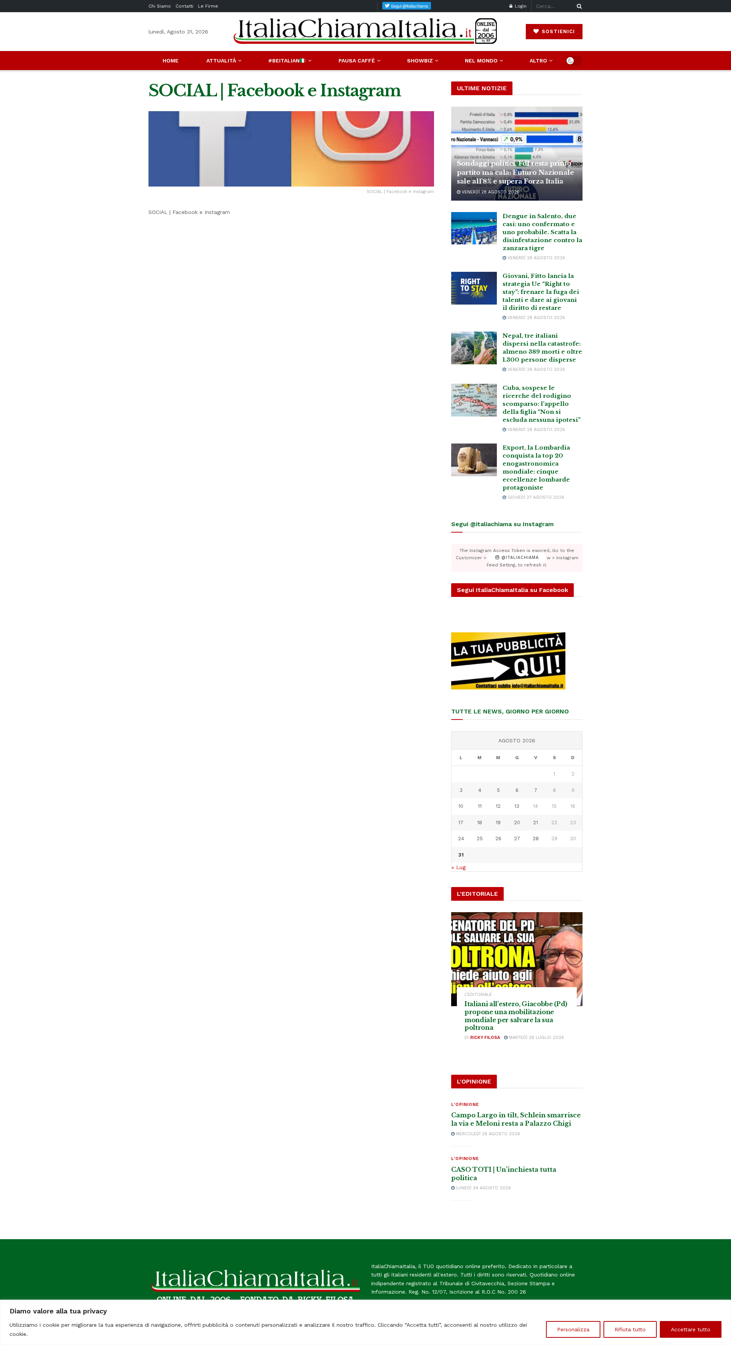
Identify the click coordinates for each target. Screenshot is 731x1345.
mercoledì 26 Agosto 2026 (487, 1133)
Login (520, 6)
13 (516, 806)
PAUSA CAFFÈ (356, 60)
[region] (365, 1322)
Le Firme (208, 6)
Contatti (184, 6)
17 (460, 822)
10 (460, 806)
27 (517, 838)
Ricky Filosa (485, 1037)
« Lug (459, 867)
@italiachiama (519, 557)
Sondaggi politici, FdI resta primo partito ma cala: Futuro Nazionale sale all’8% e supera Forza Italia (515, 173)
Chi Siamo (159, 6)
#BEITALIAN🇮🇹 (287, 60)
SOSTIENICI (557, 31)
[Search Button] (578, 6)
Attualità (221, 60)
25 (480, 838)
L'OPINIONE (465, 1104)
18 (479, 822)
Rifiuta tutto (630, 1329)
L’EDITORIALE (478, 994)
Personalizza (573, 1329)
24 (461, 838)
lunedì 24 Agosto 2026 (483, 1187)
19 (498, 822)
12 (498, 806)
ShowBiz (420, 60)
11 (480, 806)
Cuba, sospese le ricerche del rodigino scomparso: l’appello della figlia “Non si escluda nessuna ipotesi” (542, 403)
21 (535, 822)
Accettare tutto (690, 1329)
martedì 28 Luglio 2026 (536, 1037)
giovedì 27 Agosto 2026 (535, 497)
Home (171, 60)
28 (536, 838)
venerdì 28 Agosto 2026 (489, 192)
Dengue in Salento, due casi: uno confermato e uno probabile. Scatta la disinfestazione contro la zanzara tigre (542, 232)
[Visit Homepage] (365, 31)
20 (517, 822)
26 (498, 838)
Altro (538, 60)
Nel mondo (481, 60)
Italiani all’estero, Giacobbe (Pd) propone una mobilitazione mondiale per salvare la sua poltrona (515, 1015)
